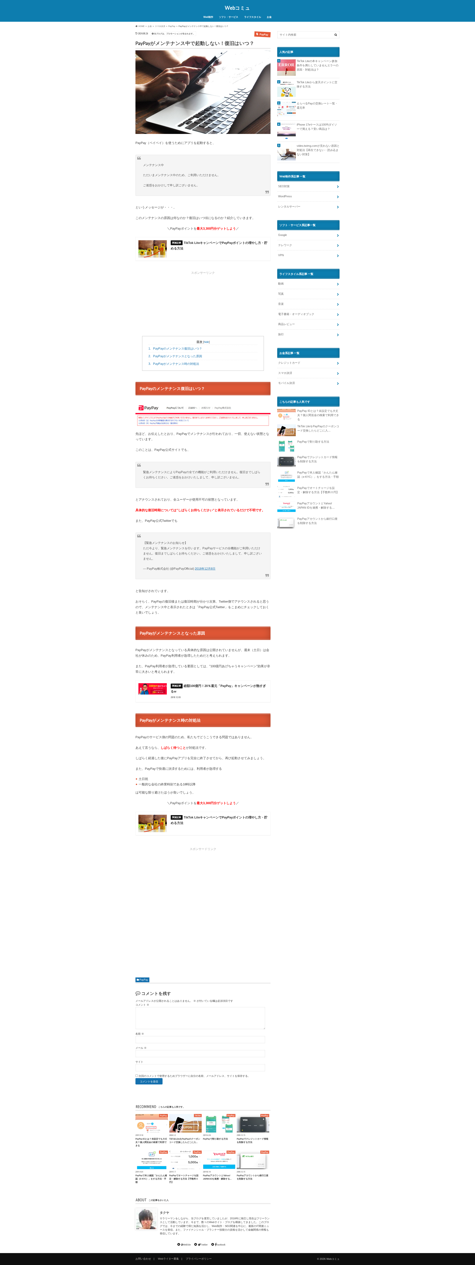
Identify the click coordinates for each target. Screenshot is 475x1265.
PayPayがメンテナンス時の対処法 (173, 363)
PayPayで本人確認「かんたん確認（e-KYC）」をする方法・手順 (318, 474)
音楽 (281, 303)
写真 (281, 293)
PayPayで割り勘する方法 (313, 441)
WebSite (187, 1244)
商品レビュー (286, 324)
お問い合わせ (143, 1258)
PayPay (144, 979)
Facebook (221, 1244)
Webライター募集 (168, 1258)
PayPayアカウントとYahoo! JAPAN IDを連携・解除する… (316, 505)
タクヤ (164, 1212)
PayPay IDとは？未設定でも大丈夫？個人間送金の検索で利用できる (318, 415)
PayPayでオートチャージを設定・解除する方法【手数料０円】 (318, 490)
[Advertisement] (203, 302)
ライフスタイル (252, 17)
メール (141, 1047)
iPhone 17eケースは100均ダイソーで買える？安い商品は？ (317, 126)
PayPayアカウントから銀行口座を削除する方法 (317, 521)
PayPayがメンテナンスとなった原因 (175, 356)
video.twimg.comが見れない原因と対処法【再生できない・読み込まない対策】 (318, 150)
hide (206, 341)
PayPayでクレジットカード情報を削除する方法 (317, 459)
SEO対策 (284, 186)
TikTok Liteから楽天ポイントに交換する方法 (317, 84)
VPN (281, 255)
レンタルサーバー (289, 206)
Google (282, 234)
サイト (139, 1061)
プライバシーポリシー (199, 1258)
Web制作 (208, 17)
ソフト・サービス (228, 17)
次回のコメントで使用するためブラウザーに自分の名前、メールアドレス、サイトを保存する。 (194, 1075)
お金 (269, 17)
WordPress (285, 196)
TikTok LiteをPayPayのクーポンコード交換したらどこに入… (318, 428)
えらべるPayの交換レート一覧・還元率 (317, 105)
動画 (281, 283)
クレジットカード (289, 362)
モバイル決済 (286, 383)
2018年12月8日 (205, 568)
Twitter (204, 1244)
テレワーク (285, 245)
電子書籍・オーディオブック (296, 314)
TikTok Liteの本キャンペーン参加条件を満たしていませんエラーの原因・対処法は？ (317, 65)
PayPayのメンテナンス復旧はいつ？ (175, 348)
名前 (139, 1033)
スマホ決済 (285, 372)
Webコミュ (237, 8)
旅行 (281, 334)
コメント (142, 1004)
